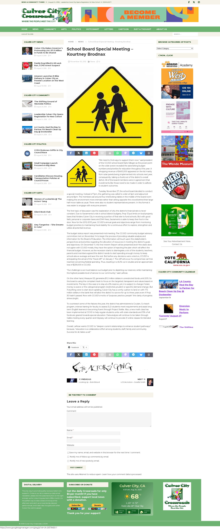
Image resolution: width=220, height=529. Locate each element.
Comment (71, 411)
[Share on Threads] (149, 153)
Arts (64, 29)
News (35, 29)
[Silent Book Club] (27, 214)
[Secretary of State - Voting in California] (177, 265)
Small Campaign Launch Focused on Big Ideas (46, 164)
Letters (108, 29)
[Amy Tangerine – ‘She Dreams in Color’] (27, 227)
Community (50, 29)
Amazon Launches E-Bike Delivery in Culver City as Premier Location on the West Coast (49, 79)
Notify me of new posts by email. (84, 461)
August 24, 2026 (41, 119)
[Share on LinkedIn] (86, 153)
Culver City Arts (33, 193)
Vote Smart (92, 29)
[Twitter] (194, 2)
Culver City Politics (35, 144)
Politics (76, 29)
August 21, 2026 (41, 55)
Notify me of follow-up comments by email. (89, 457)
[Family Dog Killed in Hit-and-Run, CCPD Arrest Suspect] (27, 66)
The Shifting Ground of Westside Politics (45, 102)
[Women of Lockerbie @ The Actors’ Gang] (27, 202)
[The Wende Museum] (177, 166)
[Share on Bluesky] (141, 153)
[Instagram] (199, 2)
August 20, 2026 (41, 183)
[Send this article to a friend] (102, 153)
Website (70, 445)
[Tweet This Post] (78, 153)
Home (24, 29)
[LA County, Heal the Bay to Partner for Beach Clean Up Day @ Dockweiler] (27, 130)
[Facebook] (189, 2)
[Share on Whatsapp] (118, 153)
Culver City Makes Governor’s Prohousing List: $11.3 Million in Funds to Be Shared (48, 50)
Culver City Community (37, 95)
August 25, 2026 (41, 107)
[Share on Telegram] (133, 153)
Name (70, 430)
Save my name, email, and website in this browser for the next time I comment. (104, 452)
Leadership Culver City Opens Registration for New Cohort (48, 115)
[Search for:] (185, 34)
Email (69, 438)
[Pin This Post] (94, 153)
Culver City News (33, 42)
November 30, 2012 (78, 62)
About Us (161, 29)
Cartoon (123, 29)
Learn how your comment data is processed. (122, 474)
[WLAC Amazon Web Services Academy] (177, 97)
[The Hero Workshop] (177, 200)
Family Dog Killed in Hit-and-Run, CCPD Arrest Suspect (48, 64)
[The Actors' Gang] (110, 372)
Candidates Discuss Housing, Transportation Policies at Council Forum (48, 178)
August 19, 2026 (41, 86)
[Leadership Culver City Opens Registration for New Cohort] (27, 117)
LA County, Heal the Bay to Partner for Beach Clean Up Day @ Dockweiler (47, 129)
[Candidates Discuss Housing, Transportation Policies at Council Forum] (27, 178)
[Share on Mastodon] (125, 153)
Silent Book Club (42, 212)
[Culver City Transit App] (177, 235)
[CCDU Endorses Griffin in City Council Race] (27, 153)
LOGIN (45, 524)
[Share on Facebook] (71, 153)
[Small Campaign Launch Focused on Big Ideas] (27, 166)
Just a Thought (142, 29)
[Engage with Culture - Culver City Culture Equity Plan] (177, 131)
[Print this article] (110, 153)
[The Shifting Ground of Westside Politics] (27, 103)
